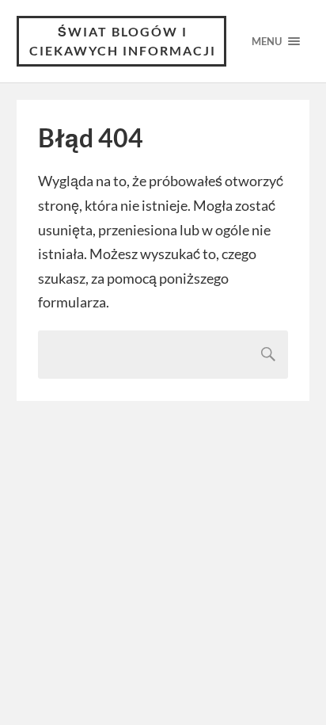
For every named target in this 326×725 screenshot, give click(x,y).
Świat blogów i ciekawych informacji (122, 41)
